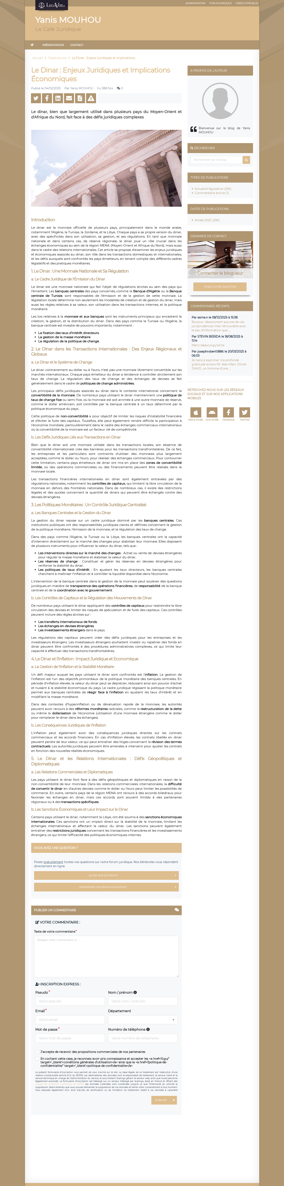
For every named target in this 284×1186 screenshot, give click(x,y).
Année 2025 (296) (207, 220)
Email (40, 1011)
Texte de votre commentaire (54, 931)
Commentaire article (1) (212, 193)
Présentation (53, 45)
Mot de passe (46, 1029)
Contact (76, 45)
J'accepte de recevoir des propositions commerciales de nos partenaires (93, 1052)
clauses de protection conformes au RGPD (59, 1084)
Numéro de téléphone (127, 1029)
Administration (195, 3)
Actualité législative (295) (213, 189)
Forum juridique (220, 3)
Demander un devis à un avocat (103, 887)
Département (119, 1011)
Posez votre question (220, 286)
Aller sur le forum (103, 875)
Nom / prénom (120, 992)
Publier (161, 1100)
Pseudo (41, 992)
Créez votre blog (247, 3)
